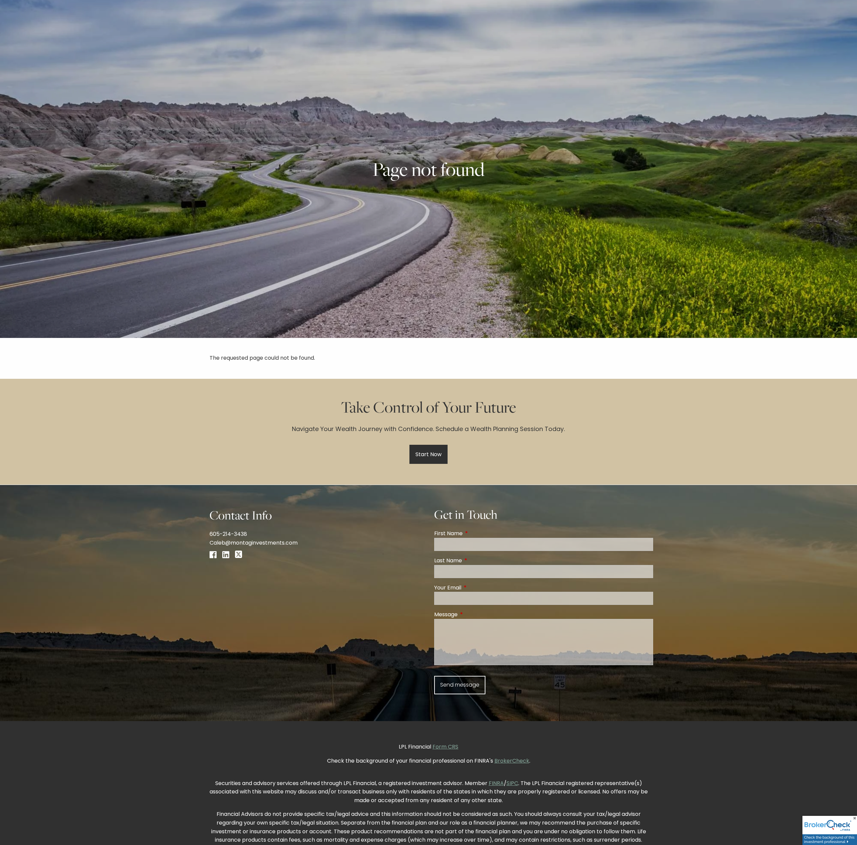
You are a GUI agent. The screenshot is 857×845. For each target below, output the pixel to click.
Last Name (475, 560)
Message (472, 614)
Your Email (474, 587)
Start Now (428, 454)
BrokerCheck (511, 761)
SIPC (512, 783)
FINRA (496, 783)
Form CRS (445, 747)
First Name (475, 533)
